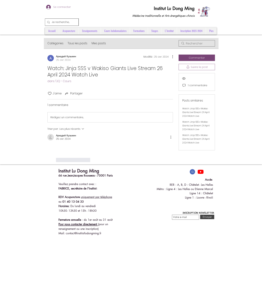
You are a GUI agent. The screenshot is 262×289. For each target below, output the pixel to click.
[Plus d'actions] (171, 57)
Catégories (55, 43)
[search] (197, 43)
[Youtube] (201, 172)
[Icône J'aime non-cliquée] (49, 93)
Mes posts (99, 43)
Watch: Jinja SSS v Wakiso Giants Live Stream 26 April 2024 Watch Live (196, 112)
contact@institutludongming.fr (83, 233)
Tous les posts (77, 43)
